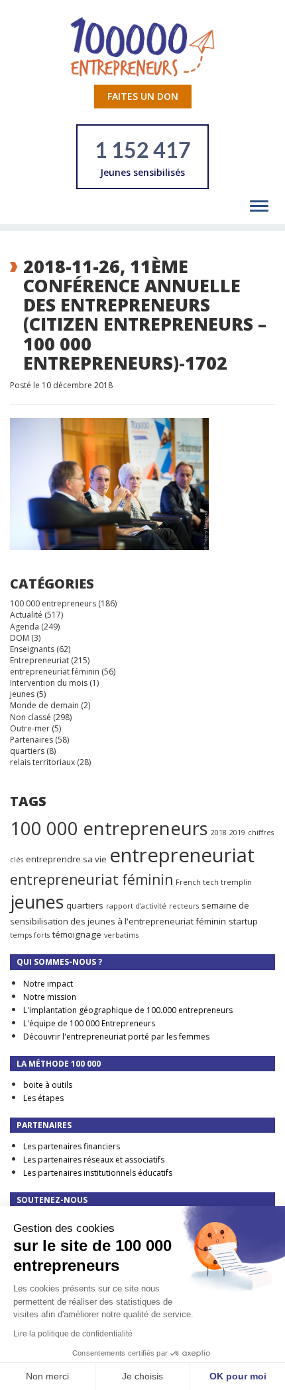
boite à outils (47, 1084)
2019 (237, 832)
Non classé (30, 717)
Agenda (24, 626)
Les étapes (43, 1098)
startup (243, 921)
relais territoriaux (42, 762)
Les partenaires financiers (71, 1146)
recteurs (184, 906)
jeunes (22, 694)
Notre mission (49, 996)
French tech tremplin (214, 882)
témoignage (76, 934)
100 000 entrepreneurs (53, 603)
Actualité (26, 614)
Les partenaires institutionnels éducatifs (97, 1172)
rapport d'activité (136, 906)
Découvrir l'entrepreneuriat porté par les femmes (116, 1036)
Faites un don (142, 96)
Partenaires (31, 739)
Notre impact (48, 983)
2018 (219, 832)
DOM (19, 637)
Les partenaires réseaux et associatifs (93, 1159)
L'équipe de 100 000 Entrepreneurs (89, 1023)
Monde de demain (44, 705)
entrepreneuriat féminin (54, 671)
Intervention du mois (48, 682)
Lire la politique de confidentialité (73, 1333)
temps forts (30, 935)
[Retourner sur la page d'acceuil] (142, 46)
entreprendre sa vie (66, 859)
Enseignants (32, 649)
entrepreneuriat (182, 855)
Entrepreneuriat (39, 660)
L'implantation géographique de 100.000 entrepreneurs (128, 1010)
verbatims (121, 935)
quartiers (27, 750)
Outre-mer (30, 728)
